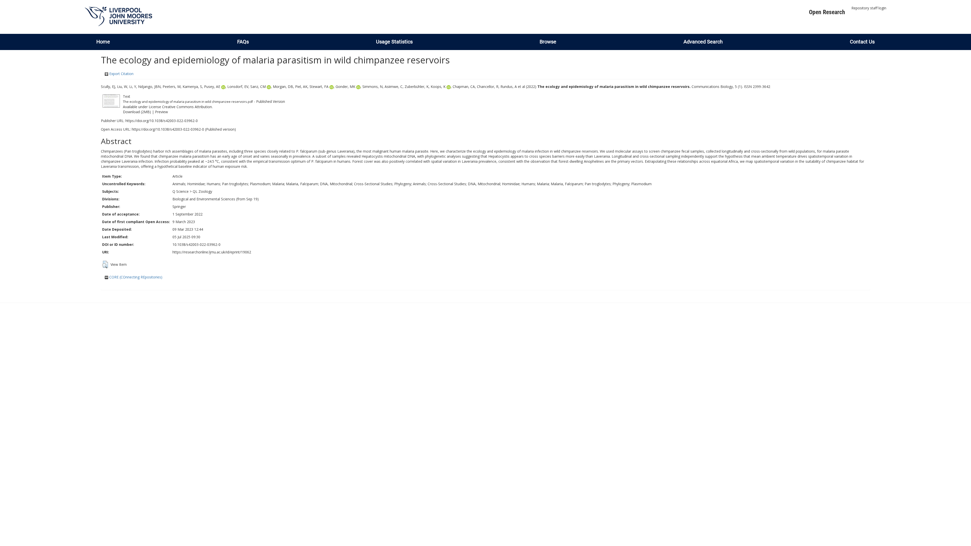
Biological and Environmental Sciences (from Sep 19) (215, 199)
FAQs (243, 42)
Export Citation (121, 73)
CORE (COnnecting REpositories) (135, 277)
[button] (105, 264)
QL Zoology (202, 191)
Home (103, 42)
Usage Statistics (394, 42)
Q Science (180, 191)
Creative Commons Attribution (187, 106)
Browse (548, 42)
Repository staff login (868, 8)
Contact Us (862, 42)
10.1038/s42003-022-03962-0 (196, 244)
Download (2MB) (137, 111)
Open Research (827, 12)
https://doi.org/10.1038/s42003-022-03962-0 (161, 120)
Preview (161, 111)
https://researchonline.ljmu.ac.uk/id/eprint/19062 (211, 252)
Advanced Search (703, 42)
